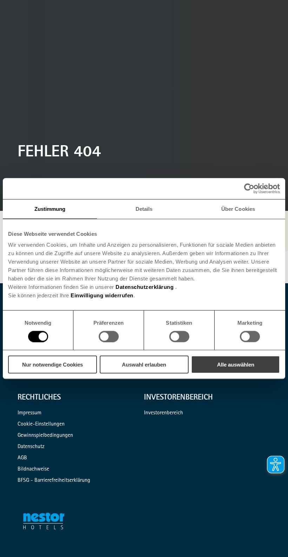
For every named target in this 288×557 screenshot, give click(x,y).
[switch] (109, 336)
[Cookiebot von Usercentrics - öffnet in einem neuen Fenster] (249, 188)
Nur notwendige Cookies (52, 365)
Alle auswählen (235, 365)
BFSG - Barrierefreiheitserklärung (54, 481)
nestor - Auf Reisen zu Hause (48, 522)
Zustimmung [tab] (50, 209)
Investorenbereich (178, 398)
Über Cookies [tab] (238, 209)
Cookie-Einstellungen (41, 424)
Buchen (279, 36)
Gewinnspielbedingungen (45, 436)
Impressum (29, 413)
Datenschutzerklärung (145, 287)
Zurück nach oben (271, 540)
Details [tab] (144, 209)
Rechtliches (39, 398)
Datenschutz (31, 447)
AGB (22, 458)
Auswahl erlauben (144, 365)
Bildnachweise (33, 469)
